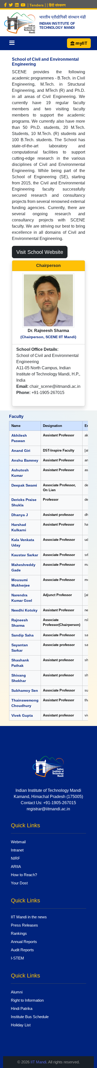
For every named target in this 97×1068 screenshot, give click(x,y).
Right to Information (27, 1000)
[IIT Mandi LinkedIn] (18, 5)
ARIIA (16, 866)
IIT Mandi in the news (29, 917)
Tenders (36, 5)
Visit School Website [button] (39, 252)
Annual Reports (24, 941)
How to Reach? (24, 875)
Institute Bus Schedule (30, 1017)
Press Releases (24, 925)
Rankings (19, 933)
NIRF (15, 858)
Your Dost (19, 883)
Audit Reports (22, 950)
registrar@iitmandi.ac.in (48, 809)
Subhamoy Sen (24, 690)
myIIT (80, 43)
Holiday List (21, 1025)
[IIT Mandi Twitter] (12, 5)
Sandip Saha (22, 635)
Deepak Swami (24, 485)
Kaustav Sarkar (24, 555)
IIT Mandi (38, 1062)
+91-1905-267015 (59, 803)
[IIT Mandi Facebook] (6, 5)
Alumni (17, 992)
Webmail (18, 842)
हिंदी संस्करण (57, 5)
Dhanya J (19, 515)
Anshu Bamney (24, 460)
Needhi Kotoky (24, 610)
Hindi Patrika (21, 1008)
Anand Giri (20, 450)
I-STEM (17, 958)
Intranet (17, 850)
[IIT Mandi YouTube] (24, 5)
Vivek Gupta (22, 715)
